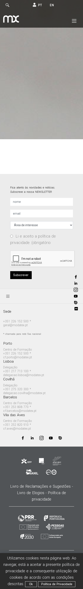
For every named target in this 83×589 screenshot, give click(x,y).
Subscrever (21, 275)
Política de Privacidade (56, 584)
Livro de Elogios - (32, 492)
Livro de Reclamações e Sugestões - (41, 486)
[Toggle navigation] (74, 21)
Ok (31, 584)
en (52, 5)
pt (40, 5)
